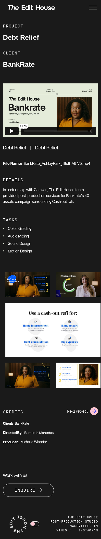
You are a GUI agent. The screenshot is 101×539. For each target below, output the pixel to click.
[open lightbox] (27, 284)
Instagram (88, 530)
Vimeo (61, 530)
